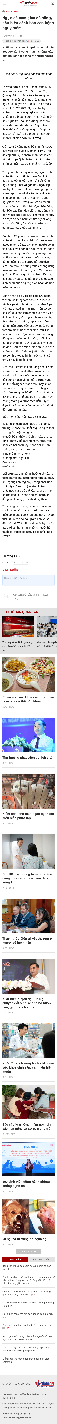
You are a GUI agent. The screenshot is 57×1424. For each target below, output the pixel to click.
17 (34, 1294)
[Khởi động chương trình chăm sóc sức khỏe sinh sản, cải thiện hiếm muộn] (28, 1040)
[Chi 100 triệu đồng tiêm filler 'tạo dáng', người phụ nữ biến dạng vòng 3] (28, 851)
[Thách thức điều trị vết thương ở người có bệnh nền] (28, 916)
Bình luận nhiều (41, 1259)
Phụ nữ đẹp (9, 888)
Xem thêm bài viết (28, 1251)
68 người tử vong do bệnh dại (24, 1239)
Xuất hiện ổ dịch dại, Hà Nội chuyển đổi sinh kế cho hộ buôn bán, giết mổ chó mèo (26, 1003)
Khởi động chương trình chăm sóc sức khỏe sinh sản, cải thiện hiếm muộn (28, 1067)
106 (7, 1328)
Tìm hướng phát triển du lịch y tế (27, 757)
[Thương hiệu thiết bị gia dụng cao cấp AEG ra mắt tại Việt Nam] (18, 626)
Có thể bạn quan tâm (20, 612)
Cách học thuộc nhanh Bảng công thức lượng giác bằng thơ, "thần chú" (26, 1293)
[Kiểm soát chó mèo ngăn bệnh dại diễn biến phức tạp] (28, 791)
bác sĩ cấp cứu (21, 562)
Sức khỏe (8, 707)
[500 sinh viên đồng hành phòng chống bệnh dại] (28, 1159)
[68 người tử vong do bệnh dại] (28, 1216)
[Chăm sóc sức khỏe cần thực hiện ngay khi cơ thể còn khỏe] (28, 674)
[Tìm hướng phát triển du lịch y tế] (28, 735)
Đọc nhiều (15, 1259)
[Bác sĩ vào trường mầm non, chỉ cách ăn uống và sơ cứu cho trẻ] (28, 1102)
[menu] (4, 3)
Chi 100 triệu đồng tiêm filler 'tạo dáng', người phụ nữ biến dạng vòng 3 (27, 878)
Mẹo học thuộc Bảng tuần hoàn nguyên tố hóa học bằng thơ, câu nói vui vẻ (27, 1338)
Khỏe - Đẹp (12, 11)
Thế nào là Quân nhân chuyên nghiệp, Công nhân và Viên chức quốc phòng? (26, 1349)
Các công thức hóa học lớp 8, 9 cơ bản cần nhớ (27, 1325)
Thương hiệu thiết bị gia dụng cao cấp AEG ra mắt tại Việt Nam (17, 646)
